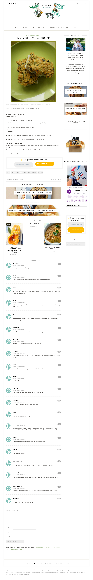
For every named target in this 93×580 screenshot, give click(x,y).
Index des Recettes (39, 27)
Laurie (15, 449)
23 (59, 179)
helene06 (16, 263)
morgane (16, 327)
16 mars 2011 (9, 179)
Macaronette (17, 486)
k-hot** (15, 388)
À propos (25, 27)
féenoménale (17, 473)
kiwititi (15, 400)
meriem (15, 339)
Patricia (15, 351)
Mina (14, 365)
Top (86, 576)
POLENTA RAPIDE (33, 224)
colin (8, 172)
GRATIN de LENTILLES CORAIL (52, 248)
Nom (7, 528)
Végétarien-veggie (35, 35)
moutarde (19, 172)
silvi (14, 275)
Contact (75, 27)
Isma (14, 300)
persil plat (27, 172)
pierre (15, 437)
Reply (59, 263)
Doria (15, 424)
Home (16, 27)
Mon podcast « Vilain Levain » (59, 27)
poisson (34, 172)
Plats (27, 35)
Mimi (14, 412)
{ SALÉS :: (40, 172)
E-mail (7, 532)
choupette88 (17, 461)
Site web (8, 536)
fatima (15, 376)
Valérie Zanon (19, 179)
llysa (14, 287)
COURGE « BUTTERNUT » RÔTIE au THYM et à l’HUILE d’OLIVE (14, 249)
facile (13, 172)
